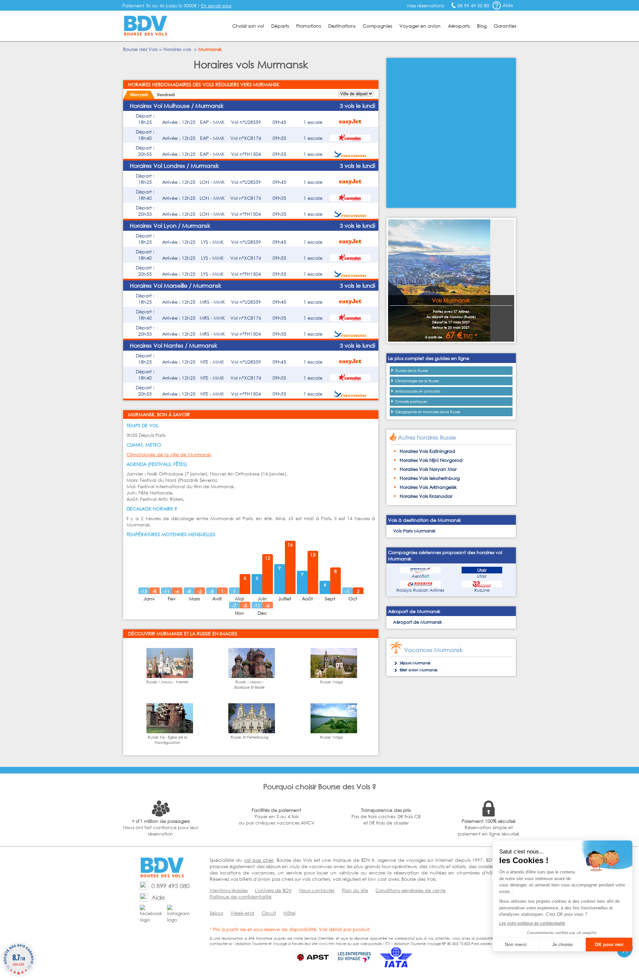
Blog (482, 26)
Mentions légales (229, 890)
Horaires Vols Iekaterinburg (430, 478)
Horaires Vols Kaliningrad (427, 451)
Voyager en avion (420, 26)
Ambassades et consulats (417, 391)
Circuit (269, 913)
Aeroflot (420, 576)
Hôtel (290, 913)
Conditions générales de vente (410, 890)
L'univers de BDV (273, 890)
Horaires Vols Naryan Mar (428, 469)
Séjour (216, 913)
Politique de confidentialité (241, 896)
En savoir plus (216, 5)
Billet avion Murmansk (419, 670)
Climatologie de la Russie (417, 381)
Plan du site (355, 890)
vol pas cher (258, 860)
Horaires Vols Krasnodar (426, 496)
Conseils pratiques (411, 401)
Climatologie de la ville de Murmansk (168, 454)
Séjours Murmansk (415, 663)
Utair (482, 576)
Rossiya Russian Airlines (420, 590)
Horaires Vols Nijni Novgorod (431, 460)
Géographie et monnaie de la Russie (427, 412)
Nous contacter (316, 890)
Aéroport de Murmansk (417, 622)
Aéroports (459, 26)
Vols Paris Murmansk (414, 531)
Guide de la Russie (411, 370)
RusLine (482, 590)
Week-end (242, 913)
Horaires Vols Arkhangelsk (428, 487)
